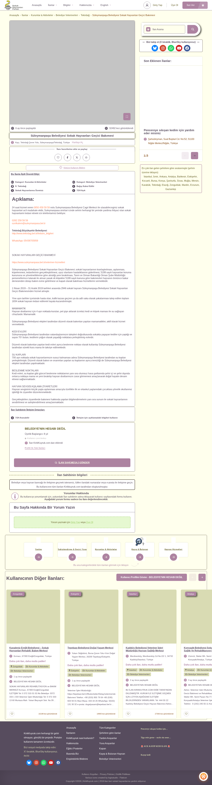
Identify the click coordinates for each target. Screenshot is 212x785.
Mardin (185, 185)
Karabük (146, 185)
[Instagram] (163, 48)
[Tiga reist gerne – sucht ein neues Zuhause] (135, 737)
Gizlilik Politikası (123, 774)
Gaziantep (170, 189)
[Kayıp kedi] (135, 755)
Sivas (180, 181)
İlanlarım (70, 733)
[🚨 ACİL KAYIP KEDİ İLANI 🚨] (135, 746)
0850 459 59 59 (42, 207)
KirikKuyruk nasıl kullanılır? (80, 738)
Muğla (187, 181)
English (104, 5)
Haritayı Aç (77, 142)
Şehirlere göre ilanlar (110, 733)
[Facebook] (187, 48)
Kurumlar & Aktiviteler (42, 15)
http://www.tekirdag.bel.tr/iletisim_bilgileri (33, 233)
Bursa (154, 181)
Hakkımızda (85, 5)
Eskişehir (192, 176)
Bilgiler (67, 5)
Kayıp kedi (145, 755)
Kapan (102, 748)
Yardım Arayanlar (108, 738)
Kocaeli (146, 181)
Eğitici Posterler (74, 748)
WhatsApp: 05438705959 (25, 240)
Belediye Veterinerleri (67, 15)
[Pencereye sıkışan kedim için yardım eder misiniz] (135, 729)
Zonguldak (175, 185)
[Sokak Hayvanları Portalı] (13, 5)
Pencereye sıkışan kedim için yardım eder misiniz (169, 132)
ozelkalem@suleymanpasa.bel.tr (28, 223)
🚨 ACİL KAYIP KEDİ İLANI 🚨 (155, 746)
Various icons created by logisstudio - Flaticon (106, 777)
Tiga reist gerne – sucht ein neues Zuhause (155, 738)
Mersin (195, 181)
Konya (161, 181)
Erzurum (194, 185)
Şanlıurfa (171, 181)
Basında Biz (72, 754)
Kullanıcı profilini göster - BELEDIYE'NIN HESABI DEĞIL (152, 577)
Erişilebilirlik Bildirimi (77, 759)
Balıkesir (181, 176)
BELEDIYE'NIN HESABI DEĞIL (45, 428)
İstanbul (148, 176)
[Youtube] (179, 48)
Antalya (172, 176)
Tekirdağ (85, 15)
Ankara (163, 176)
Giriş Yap (157, 5)
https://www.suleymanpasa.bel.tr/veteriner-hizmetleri (38, 262)
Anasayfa (37, 5)
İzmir (155, 176)
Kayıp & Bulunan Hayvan (112, 754)
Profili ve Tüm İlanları (35, 448)
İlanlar (51, 5)
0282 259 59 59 (20, 220)
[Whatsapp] (171, 48)
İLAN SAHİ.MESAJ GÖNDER (74, 462)
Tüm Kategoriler (107, 728)
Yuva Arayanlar (107, 743)
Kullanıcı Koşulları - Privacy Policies (98, 774)
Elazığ (165, 185)
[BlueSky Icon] (155, 48)
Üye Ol (174, 5)
